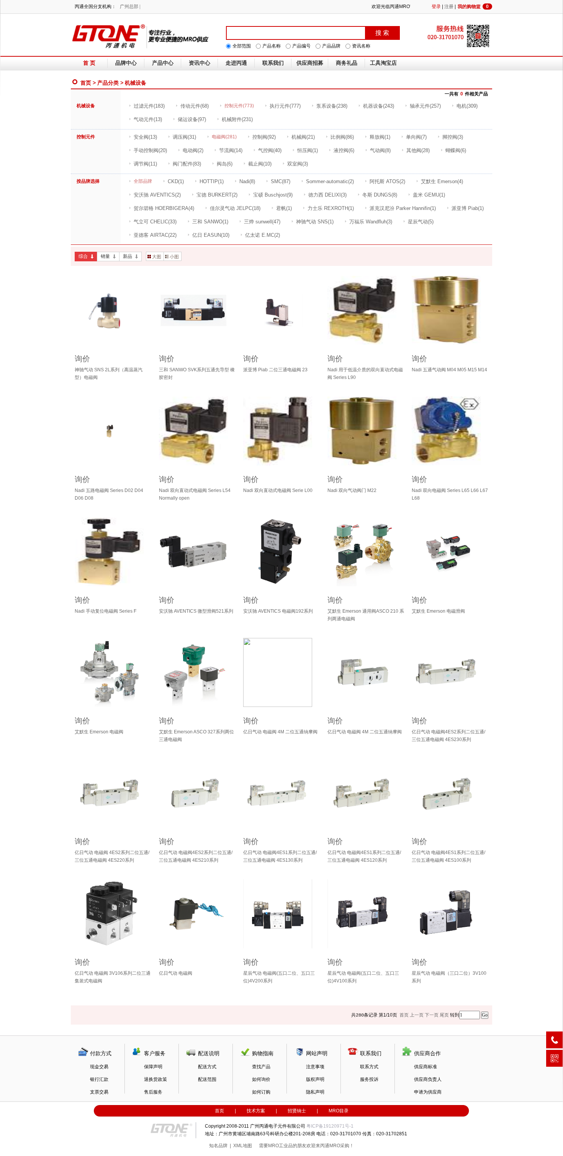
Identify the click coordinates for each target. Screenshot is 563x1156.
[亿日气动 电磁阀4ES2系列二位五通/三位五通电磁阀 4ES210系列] (197, 793)
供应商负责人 (428, 1079)
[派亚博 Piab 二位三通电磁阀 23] (281, 310)
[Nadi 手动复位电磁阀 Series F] (113, 551)
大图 (156, 256)
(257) (425, 106)
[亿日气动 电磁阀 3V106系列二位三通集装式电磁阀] (113, 913)
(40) (270, 150)
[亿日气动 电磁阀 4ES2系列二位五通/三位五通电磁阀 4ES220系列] (113, 793)
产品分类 (108, 83)
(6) (344, 150)
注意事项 (315, 1066)
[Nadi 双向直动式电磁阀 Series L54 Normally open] (197, 431)
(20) (150, 150)
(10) (260, 164)
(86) (342, 137)
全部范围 (241, 46)
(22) (155, 235)
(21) (303, 137)
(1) (380, 137)
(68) (194, 106)
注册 (448, 6)
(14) (230, 150)
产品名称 (271, 46)
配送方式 (207, 1066)
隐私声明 (315, 1092)
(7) (416, 137)
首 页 (89, 63)
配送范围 (207, 1079)
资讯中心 (199, 63)
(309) (467, 106)
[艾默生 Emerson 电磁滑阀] (450, 551)
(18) (235, 208)
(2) (193, 150)
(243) (378, 106)
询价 (82, 358)
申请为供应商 (428, 1092)
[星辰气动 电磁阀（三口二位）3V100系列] (450, 913)
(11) (145, 164)
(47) (262, 222)
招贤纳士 (297, 1110)
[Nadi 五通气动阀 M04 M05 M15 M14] (450, 310)
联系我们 (273, 63)
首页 (85, 83)
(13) (148, 119)
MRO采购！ (341, 1145)
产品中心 (162, 63)
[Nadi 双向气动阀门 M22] (365, 431)
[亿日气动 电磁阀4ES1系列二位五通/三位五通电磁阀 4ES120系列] (365, 793)
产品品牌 (331, 46)
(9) (273, 195)
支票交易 (99, 1092)
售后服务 (153, 1092)
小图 (174, 256)
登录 (436, 6)
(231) (237, 119)
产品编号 (301, 46)
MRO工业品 (280, 1145)
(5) (421, 222)
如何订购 (261, 1092)
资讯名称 (361, 46)
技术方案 (256, 1110)
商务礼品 (346, 63)
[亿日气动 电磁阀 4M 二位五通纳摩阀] (281, 672)
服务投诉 (369, 1079)
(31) (184, 137)
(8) (380, 150)
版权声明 (315, 1079)
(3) (452, 137)
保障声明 (153, 1066)
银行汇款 (99, 1079)
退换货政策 (155, 1079)
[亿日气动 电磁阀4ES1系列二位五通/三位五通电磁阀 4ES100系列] (450, 793)
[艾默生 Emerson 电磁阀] (113, 672)
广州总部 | (130, 6)
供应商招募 (309, 63)
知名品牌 (218, 1145)
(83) (187, 164)
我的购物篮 (473, 6)
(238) (331, 106)
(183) (149, 106)
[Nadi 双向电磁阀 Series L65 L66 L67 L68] (450, 431)
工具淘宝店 (383, 63)
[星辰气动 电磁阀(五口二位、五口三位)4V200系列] (281, 913)
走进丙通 (236, 63)
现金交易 (99, 1066)
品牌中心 (126, 63)
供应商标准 (425, 1066)
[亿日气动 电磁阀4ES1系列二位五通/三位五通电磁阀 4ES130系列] (281, 793)
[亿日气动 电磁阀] (197, 913)
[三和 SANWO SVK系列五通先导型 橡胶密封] (197, 310)
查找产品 (261, 1066)
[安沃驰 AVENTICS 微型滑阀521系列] (197, 551)
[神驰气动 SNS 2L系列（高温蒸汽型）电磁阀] (113, 310)
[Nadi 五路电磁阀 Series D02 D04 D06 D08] (113, 431)
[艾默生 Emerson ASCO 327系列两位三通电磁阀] (197, 672)
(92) (264, 137)
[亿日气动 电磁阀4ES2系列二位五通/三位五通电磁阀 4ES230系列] (450, 672)
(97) (192, 119)
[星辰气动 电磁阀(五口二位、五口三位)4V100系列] (365, 913)
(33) (155, 222)
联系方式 (369, 1066)
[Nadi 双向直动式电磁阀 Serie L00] (281, 431)
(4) (442, 181)
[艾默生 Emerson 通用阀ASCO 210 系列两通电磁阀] (365, 551)
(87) (280, 181)
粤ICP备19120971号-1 (330, 1126)
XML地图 (242, 1145)
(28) (418, 150)
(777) (285, 106)
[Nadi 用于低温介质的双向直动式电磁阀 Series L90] (365, 310)
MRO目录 (339, 1110)
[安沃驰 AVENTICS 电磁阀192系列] (281, 551)
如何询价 (261, 1079)
